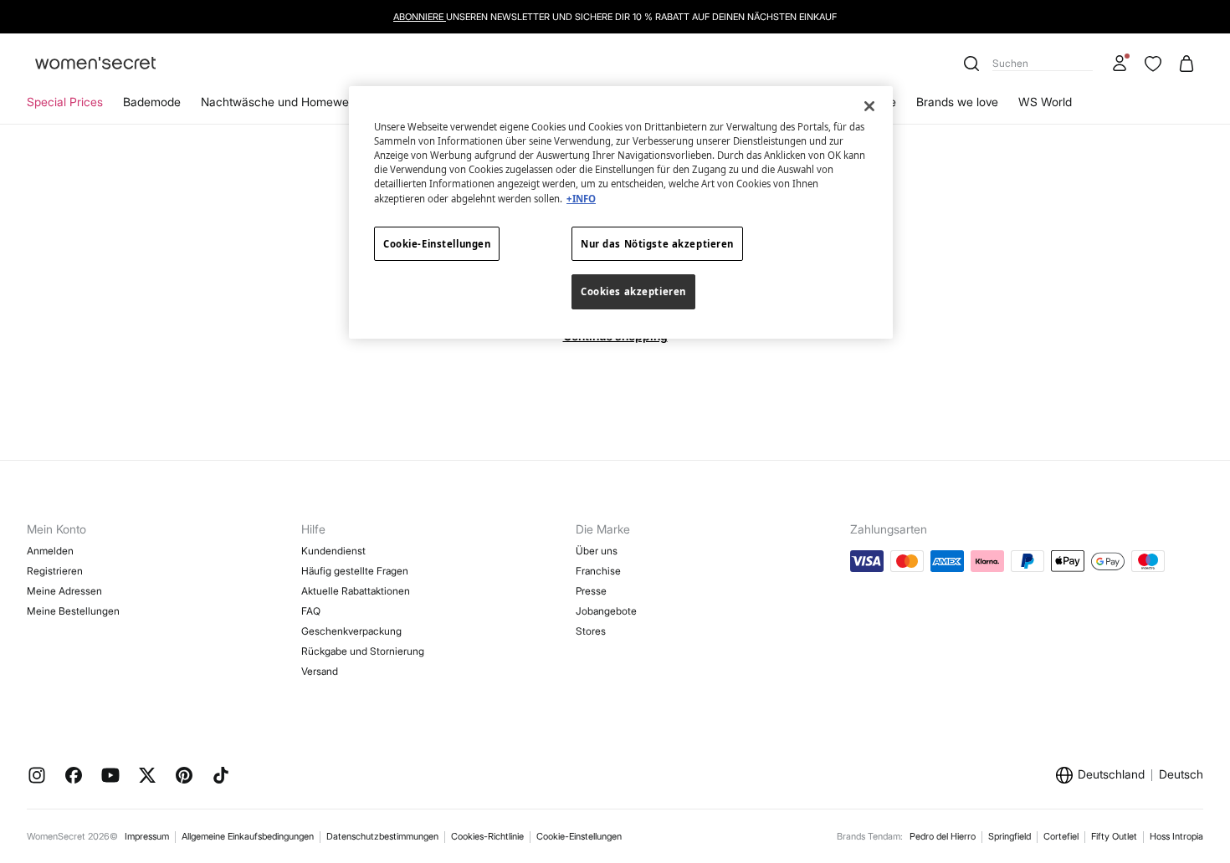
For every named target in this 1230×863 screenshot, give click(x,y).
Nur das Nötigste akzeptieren (657, 243)
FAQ (310, 611)
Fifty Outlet (1114, 836)
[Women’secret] (95, 64)
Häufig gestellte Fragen (354, 570)
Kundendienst (333, 550)
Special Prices (65, 101)
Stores (591, 631)
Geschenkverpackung (351, 631)
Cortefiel (1061, 836)
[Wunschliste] (1153, 63)
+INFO (581, 198)
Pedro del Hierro (943, 836)
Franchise (598, 570)
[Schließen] (869, 106)
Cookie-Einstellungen (579, 836)
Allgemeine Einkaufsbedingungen (248, 836)
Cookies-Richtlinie (487, 836)
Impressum (147, 836)
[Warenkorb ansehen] (1186, 63)
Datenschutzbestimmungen (382, 836)
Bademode (152, 101)
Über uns (597, 550)
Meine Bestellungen (73, 611)
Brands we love (957, 101)
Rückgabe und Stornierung (362, 651)
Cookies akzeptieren (633, 291)
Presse (591, 591)
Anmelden (50, 550)
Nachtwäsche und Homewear (280, 101)
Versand (319, 671)
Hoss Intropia (1176, 836)
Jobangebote (606, 611)
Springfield (1009, 836)
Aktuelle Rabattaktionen (355, 591)
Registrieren (55, 570)
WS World (1045, 101)
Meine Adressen (64, 591)
